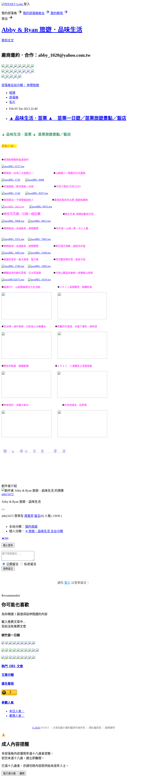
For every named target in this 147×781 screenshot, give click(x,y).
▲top (5, 537)
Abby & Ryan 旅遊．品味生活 (42, 29)
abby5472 (8, 494)
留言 (37, 515)
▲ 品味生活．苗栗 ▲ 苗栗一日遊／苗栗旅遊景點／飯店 (67, 118)
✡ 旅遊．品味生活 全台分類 (44, 531)
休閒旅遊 (33, 85)
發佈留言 (8, 568)
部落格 (13, 97)
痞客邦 (28, 515)
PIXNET (45, 727)
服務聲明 (110, 727)
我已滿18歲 (9, 773)
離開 (22, 773)
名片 (12, 102)
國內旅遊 (31, 526)
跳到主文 (8, 40)
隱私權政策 (95, 727)
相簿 (12, 92)
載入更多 (8, 545)
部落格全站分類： (14, 85)
